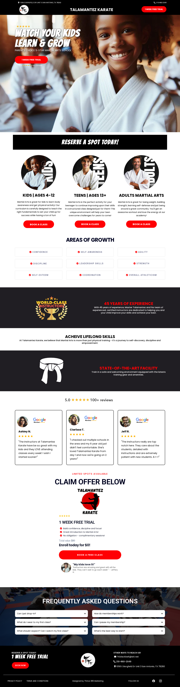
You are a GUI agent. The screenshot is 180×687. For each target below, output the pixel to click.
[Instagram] (160, 681)
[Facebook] (153, 681)
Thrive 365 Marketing (93, 681)
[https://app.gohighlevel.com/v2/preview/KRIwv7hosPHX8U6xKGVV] (87, 660)
